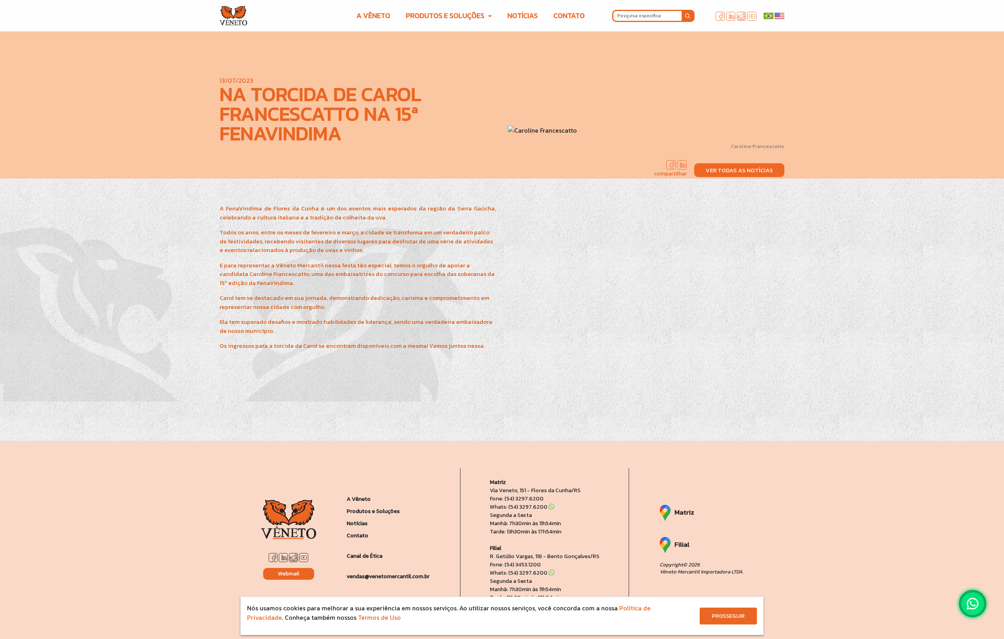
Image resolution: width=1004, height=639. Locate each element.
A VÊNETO (373, 15)
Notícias (357, 523)
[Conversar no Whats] (972, 603)
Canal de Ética (364, 556)
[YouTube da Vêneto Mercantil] (752, 15)
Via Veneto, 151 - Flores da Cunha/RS (535, 490)
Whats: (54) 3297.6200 (519, 507)
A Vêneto (359, 499)
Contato (357, 535)
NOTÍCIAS (522, 15)
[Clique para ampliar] (646, 130)
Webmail (288, 574)
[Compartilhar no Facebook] (671, 163)
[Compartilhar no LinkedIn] (682, 163)
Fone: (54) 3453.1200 (515, 564)
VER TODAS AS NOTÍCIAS (739, 170)
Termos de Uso (379, 617)
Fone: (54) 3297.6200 (517, 499)
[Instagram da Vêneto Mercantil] (741, 15)
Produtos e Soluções (373, 511)
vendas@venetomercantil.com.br (388, 576)
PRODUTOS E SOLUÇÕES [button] (446, 15)
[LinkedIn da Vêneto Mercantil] (730, 15)
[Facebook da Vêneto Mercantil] (720, 15)
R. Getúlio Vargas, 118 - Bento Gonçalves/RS (544, 556)
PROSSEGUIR (728, 616)
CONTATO (569, 15)
